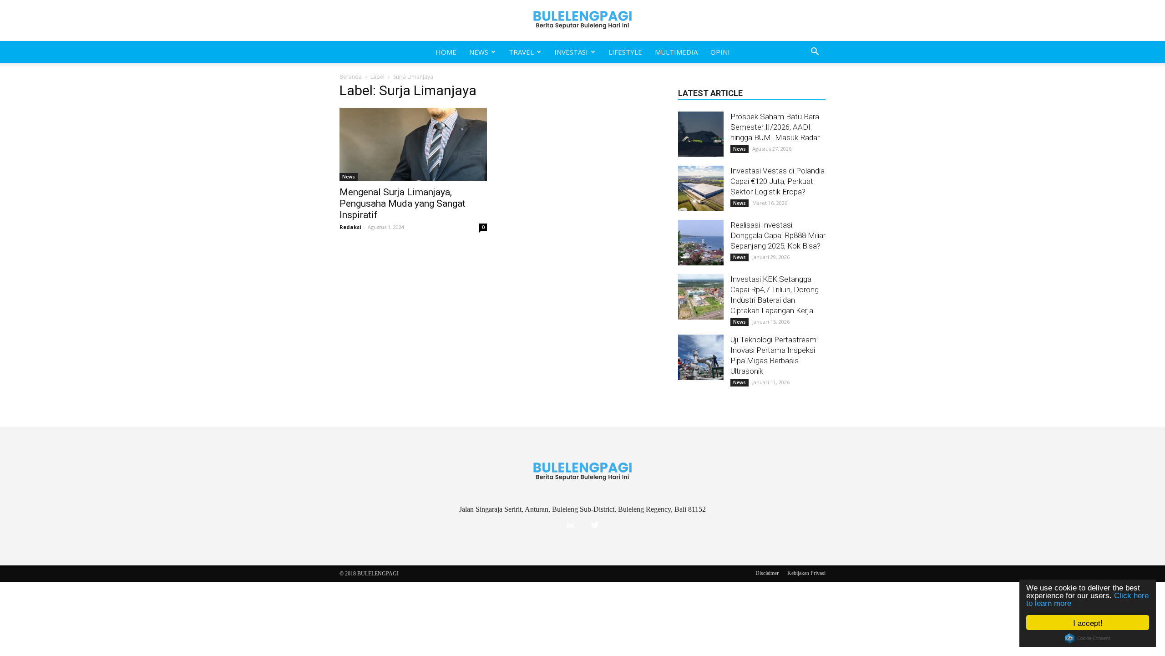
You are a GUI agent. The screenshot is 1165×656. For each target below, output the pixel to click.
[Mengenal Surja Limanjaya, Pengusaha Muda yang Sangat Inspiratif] (413, 144)
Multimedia (676, 51)
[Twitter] (595, 525)
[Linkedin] (570, 525)
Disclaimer (767, 573)
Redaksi (350, 227)
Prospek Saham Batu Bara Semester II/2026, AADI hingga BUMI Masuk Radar (775, 127)
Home (446, 51)
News (478, 51)
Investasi (571, 51)
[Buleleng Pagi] (582, 20)
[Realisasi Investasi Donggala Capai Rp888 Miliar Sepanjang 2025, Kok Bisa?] (701, 242)
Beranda (350, 77)
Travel (521, 51)
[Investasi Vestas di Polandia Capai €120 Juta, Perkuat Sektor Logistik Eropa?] (701, 188)
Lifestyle (625, 51)
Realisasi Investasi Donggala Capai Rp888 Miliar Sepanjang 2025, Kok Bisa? (778, 235)
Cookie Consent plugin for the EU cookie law (1087, 638)
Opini (720, 51)
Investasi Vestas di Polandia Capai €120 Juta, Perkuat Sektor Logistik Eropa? (777, 181)
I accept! (1088, 622)
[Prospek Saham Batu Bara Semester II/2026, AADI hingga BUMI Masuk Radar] (701, 134)
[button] (815, 52)
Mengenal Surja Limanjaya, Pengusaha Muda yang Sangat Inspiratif (402, 203)
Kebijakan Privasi (806, 573)
